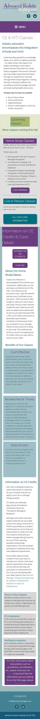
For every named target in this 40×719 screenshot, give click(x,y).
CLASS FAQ (20, 265)
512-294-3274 (20, 696)
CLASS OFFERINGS (20, 190)
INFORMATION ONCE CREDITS (20, 254)
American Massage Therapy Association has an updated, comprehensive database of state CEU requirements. (20, 580)
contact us (20, 683)
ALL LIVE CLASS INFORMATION (20, 219)
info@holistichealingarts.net (20, 701)
